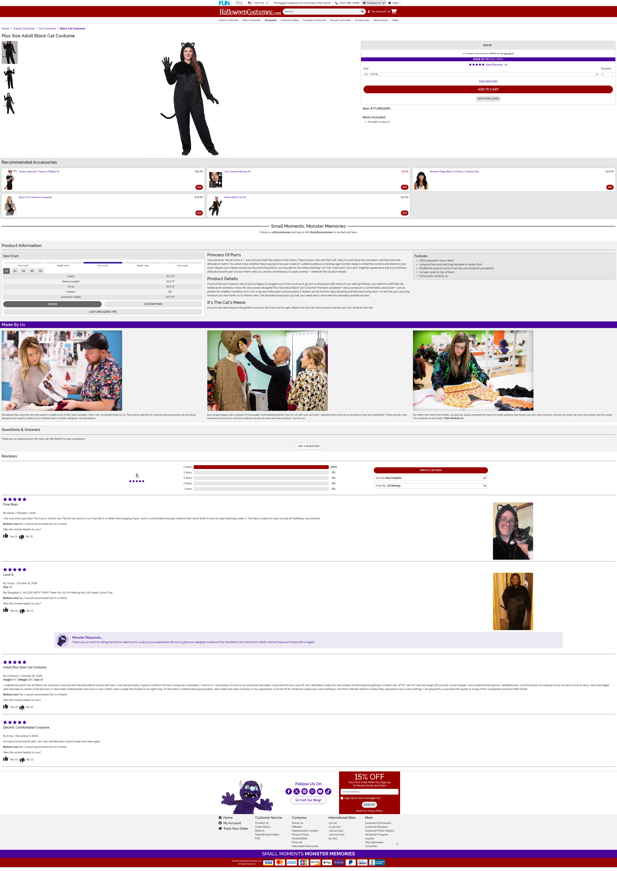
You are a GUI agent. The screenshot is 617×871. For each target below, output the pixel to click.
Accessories (362, 20)
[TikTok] (328, 791)
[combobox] (321, 12)
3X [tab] (23, 271)
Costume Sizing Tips (103, 311)
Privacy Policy (300, 834)
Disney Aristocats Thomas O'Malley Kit (39, 171)
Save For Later (488, 98)
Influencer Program (376, 834)
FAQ (257, 838)
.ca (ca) (332, 823)
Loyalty (369, 838)
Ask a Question (308, 446)
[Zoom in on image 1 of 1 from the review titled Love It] (513, 601)
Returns (260, 830)
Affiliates (297, 826)
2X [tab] (15, 271)
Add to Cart (488, 89)
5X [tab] (40, 271)
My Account (232, 823)
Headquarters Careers (305, 830)
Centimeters (153, 304)
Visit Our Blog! (310, 800)
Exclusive (271, 20)
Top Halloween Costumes (374, 844)
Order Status (263, 826)
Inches (52, 304)
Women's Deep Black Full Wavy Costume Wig (454, 171)
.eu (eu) (332, 838)
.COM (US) (259, 3)
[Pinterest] (304, 791)
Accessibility (299, 838)
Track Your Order (235, 828)
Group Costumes (340, 20)
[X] (296, 791)
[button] (378, 12)
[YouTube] (320, 791)
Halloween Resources (305, 846)
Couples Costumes (314, 20)
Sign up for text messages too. (362, 798)
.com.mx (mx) (336, 834)
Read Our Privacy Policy (369, 810)
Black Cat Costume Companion (35, 197)
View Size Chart (488, 81)
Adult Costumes (229, 20)
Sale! (395, 20)
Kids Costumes (252, 20)
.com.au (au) (335, 830)
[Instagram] (312, 791)
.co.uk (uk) (334, 826)
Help (395, 3)
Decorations (381, 20)
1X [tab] (6, 271)
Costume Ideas (290, 20)
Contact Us (374, 3)
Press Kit (297, 842)
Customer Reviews (376, 826)
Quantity (606, 68)
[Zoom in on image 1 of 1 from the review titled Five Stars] (513, 531)
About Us (297, 823)
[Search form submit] (362, 12)
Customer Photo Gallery (379, 830)
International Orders (267, 834)
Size (365, 68)
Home (228, 818)
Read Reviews (494, 64)
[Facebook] (289, 791)
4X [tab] (32, 271)
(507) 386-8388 (349, 3)
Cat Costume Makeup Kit (237, 171)
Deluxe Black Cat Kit (235, 197)
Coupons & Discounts (378, 823)
